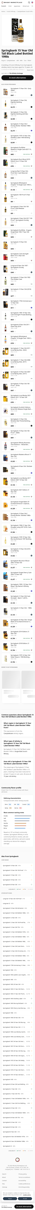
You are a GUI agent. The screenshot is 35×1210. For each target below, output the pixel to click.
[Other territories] (32, 2)
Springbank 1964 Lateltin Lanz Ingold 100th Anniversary (14, 975)
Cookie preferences (24, 1184)
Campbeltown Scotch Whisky (25, 11)
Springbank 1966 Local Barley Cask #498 (14, 1036)
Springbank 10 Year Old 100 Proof (13, 870)
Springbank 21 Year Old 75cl (11, 1094)
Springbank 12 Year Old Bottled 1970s (14, 932)
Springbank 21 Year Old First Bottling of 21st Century (14, 1103)
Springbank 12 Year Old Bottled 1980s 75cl (14, 941)
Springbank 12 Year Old (10, 918)
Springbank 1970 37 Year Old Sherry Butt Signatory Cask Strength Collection (14, 1070)
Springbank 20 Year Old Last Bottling (14, 1084)
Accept (25, 1198)
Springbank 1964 (8, 970)
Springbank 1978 (8, 1079)
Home (3, 11)
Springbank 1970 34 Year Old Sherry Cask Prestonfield (14, 1065)
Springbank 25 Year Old (10, 1108)
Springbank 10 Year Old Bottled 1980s (14, 913)
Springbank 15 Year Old (10, 875)
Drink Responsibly (24, 1187)
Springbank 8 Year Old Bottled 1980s (14, 1141)
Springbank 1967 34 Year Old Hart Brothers (14, 1041)
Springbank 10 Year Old (10, 865)
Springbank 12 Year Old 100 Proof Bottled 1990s (14, 922)
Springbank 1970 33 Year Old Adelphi (14, 1060)
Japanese (17, 6)
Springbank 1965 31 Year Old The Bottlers (14, 994)
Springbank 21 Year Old (10, 1089)
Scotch (3, 6)
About (4, 1177)
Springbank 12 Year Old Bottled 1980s (14, 937)
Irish (10, 6)
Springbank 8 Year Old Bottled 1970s (14, 1136)
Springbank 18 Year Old (10, 880)
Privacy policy (23, 1174)
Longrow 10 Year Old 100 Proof (12, 899)
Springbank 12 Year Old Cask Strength (14, 946)
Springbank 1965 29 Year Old (11, 984)
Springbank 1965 (8, 979)
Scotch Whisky (11, 11)
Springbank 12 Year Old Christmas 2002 (14, 951)
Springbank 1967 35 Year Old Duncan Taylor (14, 1046)
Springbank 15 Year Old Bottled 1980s (14, 956)
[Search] (29, 2)
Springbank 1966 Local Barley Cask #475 (14, 1032)
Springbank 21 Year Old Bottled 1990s (14, 1098)
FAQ (3, 1184)
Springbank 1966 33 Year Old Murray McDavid (14, 1022)
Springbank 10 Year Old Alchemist (13, 908)
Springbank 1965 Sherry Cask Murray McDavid (14, 1008)
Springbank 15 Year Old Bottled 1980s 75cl (14, 960)
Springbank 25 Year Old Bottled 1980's (14, 1113)
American (26, 6)
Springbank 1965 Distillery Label (12, 998)
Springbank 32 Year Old (10, 1122)
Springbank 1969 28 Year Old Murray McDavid (14, 1051)
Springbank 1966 (8, 1013)
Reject (10, 1198)
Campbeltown (8, 733)
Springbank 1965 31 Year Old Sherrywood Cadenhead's (14, 989)
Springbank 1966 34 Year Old (11, 1027)
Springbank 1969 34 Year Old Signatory (14, 1056)
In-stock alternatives (17, 78)
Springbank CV (7, 1146)
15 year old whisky (10, 776)
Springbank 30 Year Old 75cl (11, 1117)
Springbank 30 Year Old (10, 884)
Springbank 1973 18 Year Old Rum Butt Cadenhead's (14, 1075)
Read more (30, 70)
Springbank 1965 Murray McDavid (13, 1003)
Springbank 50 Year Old (10, 1127)
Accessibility (22, 1180)
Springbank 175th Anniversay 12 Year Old (14, 965)
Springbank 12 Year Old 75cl (11, 927)
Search (4, 1174)
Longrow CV (6, 903)
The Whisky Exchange (16, 73)
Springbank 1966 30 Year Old (11, 1017)
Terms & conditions (24, 1177)
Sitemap (4, 1187)
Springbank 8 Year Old (10, 1132)
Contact (4, 1180)
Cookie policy (27, 1195)
